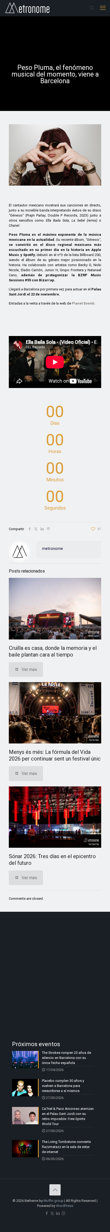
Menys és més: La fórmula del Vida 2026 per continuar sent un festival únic (55, 755)
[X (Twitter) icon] (52, 1213)
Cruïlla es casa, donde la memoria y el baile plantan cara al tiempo (53, 651)
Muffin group (54, 1201)
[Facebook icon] (47, 1213)
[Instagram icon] (63, 1213)
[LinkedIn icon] (58, 1213)
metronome (52, 548)
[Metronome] (28, 8)
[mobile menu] (102, 8)
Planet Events (83, 303)
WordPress (64, 1206)
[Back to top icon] (55, 1189)
